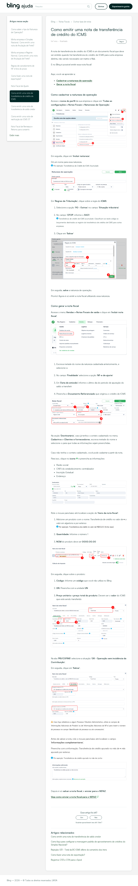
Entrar (101, 6)
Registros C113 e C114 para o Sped (66, 860)
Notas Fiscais (64, 21)
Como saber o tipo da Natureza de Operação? (24, 31)
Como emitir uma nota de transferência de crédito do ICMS (22, 96)
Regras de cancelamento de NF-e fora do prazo (22, 67)
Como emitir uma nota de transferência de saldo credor (23, 108)
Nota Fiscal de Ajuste (20, 86)
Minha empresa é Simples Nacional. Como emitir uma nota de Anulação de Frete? (22, 42)
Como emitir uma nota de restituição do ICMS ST (22, 118)
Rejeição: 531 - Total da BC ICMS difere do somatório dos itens (79, 849)
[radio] (82, 818)
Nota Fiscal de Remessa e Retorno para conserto (21, 128)
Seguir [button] (121, 41)
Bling (53, 21)
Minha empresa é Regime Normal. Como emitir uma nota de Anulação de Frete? (24, 55)
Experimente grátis (120, 6)
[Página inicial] (19, 8)
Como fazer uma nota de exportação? (21, 77)
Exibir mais (14, 135)
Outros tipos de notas (82, 21)
